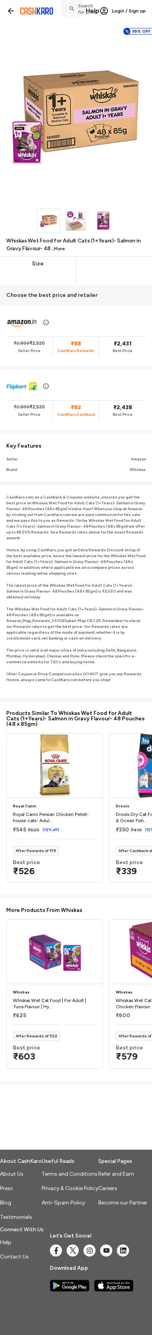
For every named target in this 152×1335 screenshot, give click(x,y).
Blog (5, 1202)
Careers (107, 1188)
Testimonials (16, 1217)
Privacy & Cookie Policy (70, 1188)
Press (6, 1188)
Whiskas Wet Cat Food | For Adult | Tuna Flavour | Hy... (49, 1003)
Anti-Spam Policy (63, 1202)
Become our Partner (122, 1202)
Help (92, 10)
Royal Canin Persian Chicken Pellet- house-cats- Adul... (51, 817)
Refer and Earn (116, 1174)
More (59, 248)
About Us (11, 1174)
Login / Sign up (129, 11)
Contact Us (14, 1256)
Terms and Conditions (69, 1174)
